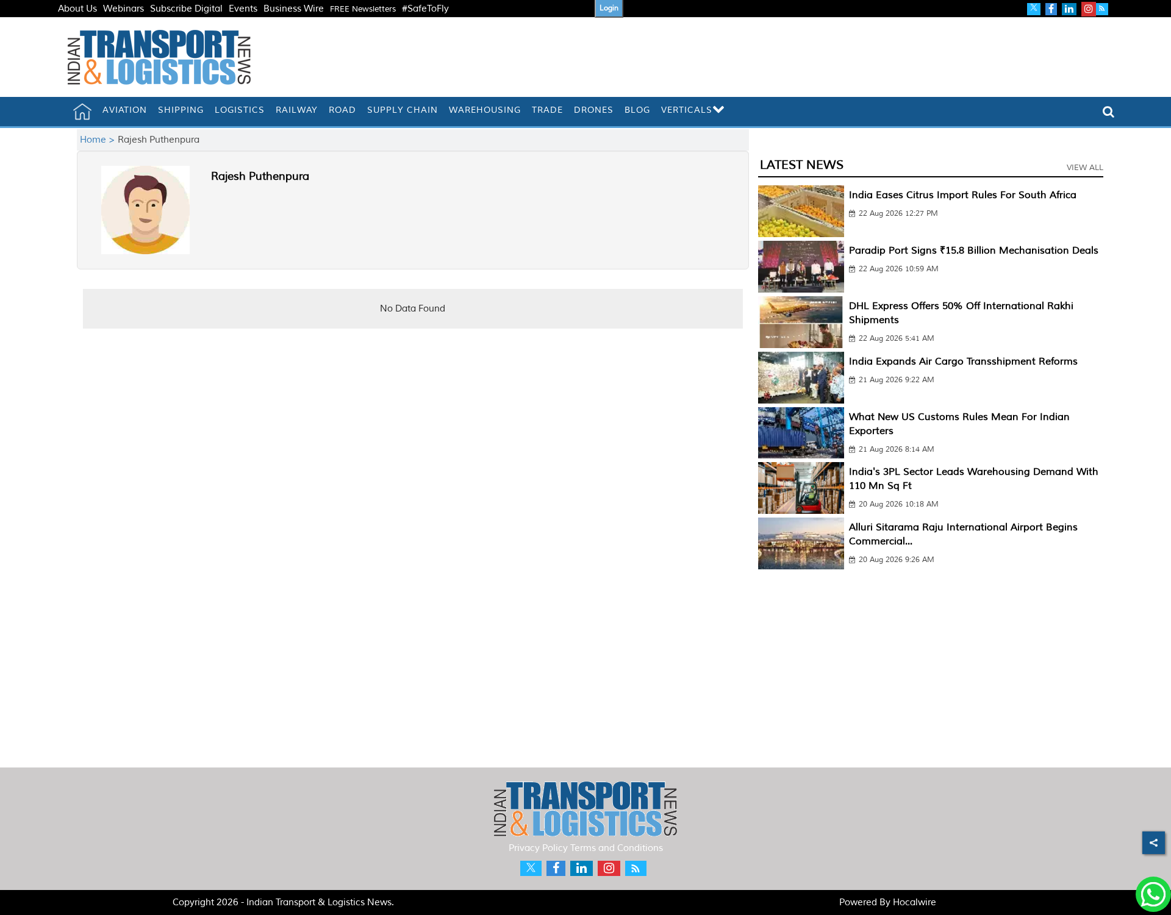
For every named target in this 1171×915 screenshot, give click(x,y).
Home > (99, 140)
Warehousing (485, 110)
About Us (77, 9)
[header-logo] (159, 57)
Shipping (181, 110)
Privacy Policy (538, 848)
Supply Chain (402, 110)
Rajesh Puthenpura (260, 176)
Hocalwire (914, 902)
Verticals (686, 110)
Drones (594, 110)
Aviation (124, 110)
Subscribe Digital (186, 9)
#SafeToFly (425, 9)
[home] (82, 111)
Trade (547, 110)
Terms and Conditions (616, 848)
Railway (297, 110)
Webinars (123, 9)
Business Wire (293, 9)
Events (243, 9)
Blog (637, 110)
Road (342, 110)
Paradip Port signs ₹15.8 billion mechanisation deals (973, 250)
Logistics (240, 110)
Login (609, 8)
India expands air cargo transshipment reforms (963, 361)
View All (1085, 168)
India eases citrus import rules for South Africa (962, 195)
